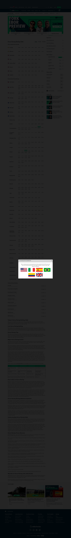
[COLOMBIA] (32, 276)
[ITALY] (32, 271)
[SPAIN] (39, 271)
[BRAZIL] (47, 271)
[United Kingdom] (39, 276)
